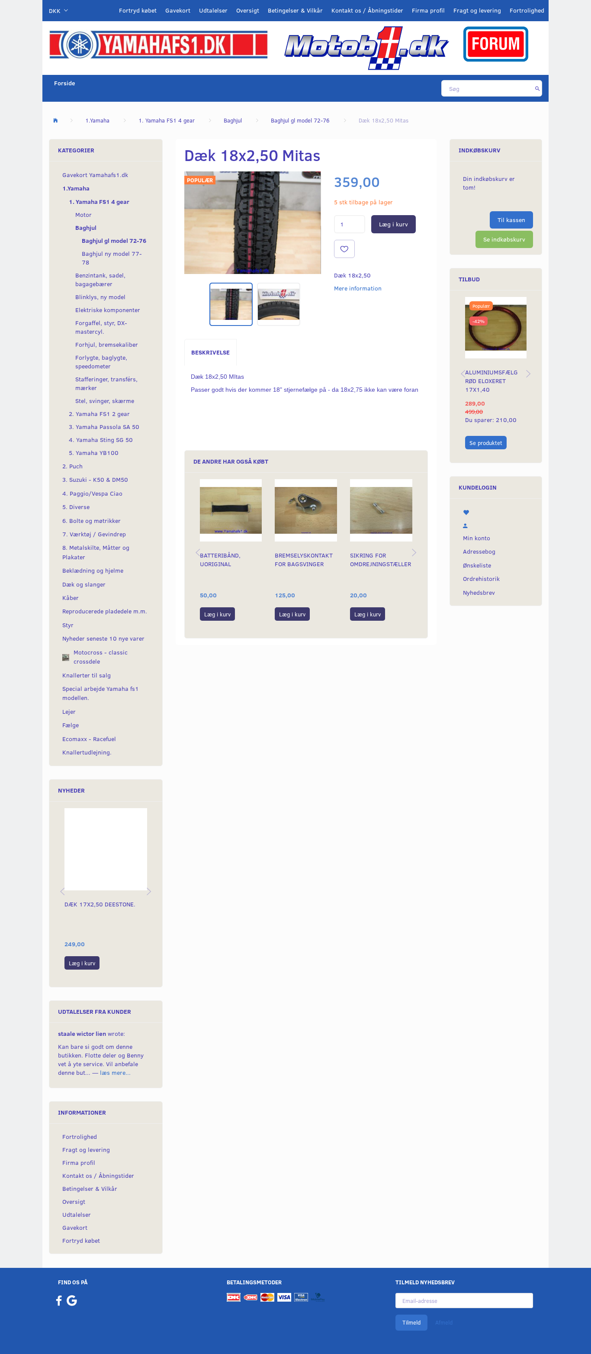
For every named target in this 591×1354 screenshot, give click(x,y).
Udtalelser (213, 10)
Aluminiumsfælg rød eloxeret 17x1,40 (491, 380)
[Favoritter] (496, 511)
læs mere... (115, 1072)
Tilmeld (411, 1322)
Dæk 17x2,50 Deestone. (99, 904)
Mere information (358, 288)
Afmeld (444, 1322)
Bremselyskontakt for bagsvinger (304, 559)
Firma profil (428, 10)
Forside (64, 83)
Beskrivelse (210, 352)
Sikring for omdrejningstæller (380, 559)
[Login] (496, 524)
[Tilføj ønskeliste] (344, 249)
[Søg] (537, 88)
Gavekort (177, 10)
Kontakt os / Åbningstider (367, 10)
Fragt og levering (477, 10)
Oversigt (247, 10)
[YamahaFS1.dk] (158, 44)
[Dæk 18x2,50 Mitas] (252, 222)
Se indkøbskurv (504, 239)
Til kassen (511, 220)
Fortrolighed (527, 10)
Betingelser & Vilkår (295, 10)
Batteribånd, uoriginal (220, 559)
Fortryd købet (138, 10)
